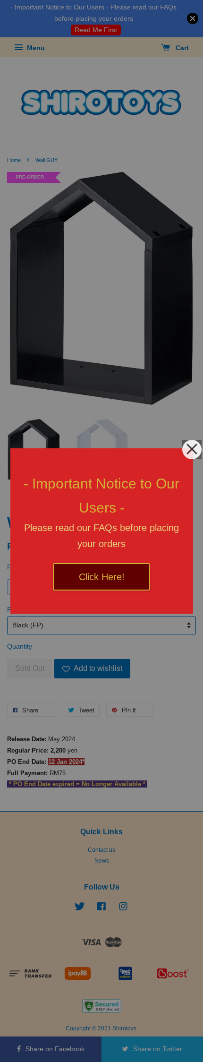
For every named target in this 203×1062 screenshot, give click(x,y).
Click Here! (102, 577)
